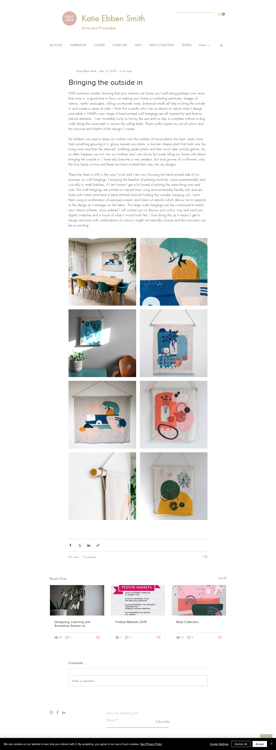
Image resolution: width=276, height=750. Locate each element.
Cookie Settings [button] (219, 744)
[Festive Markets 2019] (138, 600)
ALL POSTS (56, 45)
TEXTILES (187, 45)
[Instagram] (51, 712)
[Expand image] (102, 272)
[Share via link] (98, 545)
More (202, 45)
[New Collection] (199, 600)
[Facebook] (57, 712)
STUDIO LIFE (119, 45)
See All (222, 578)
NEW (138, 45)
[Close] (271, 744)
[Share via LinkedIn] (88, 545)
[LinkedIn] (64, 712)
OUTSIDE (99, 45)
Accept (260, 744)
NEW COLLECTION (161, 45)
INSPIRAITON (78, 45)
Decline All (241, 744)
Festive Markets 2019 (131, 622)
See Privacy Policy (151, 744)
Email (111, 720)
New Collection (187, 622)
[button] (222, 14)
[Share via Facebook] (70, 545)
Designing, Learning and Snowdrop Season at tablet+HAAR (72, 624)
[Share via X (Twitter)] (79, 545)
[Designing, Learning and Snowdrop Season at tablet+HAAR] (77, 600)
